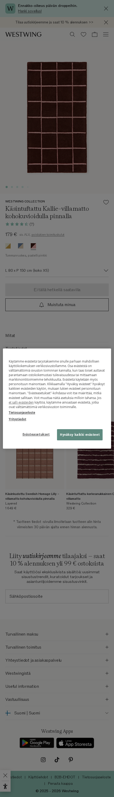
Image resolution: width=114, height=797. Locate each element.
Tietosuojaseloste (22, 412)
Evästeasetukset (36, 434)
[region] (57, 398)
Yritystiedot (17, 419)
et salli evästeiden (21, 402)
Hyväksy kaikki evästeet (80, 435)
